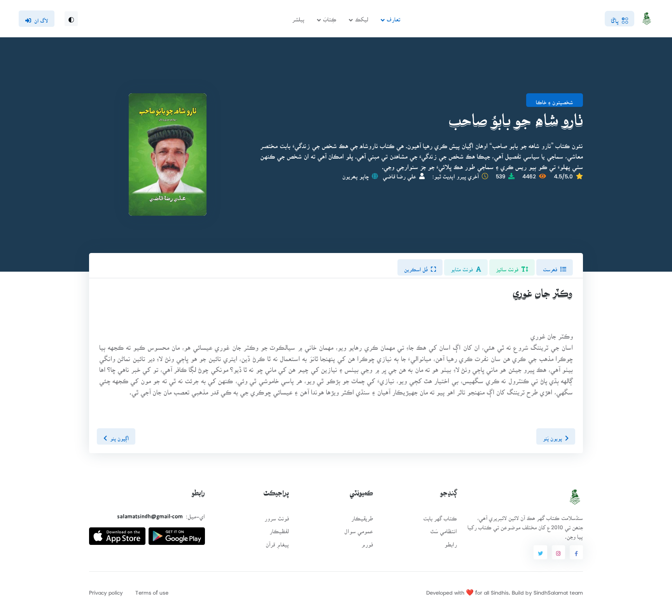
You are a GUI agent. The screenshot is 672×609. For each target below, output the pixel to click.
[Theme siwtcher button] (71, 18)
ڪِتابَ (329, 17)
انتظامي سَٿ (443, 528)
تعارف (393, 17)
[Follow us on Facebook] (576, 552)
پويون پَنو (552, 436)
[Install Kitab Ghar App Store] (117, 533)
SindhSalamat (551, 590)
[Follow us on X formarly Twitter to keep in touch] (540, 552)
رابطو (450, 542)
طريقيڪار (362, 516)
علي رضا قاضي (399, 174)
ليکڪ (361, 17)
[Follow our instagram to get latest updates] (558, 552)
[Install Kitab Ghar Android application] (177, 533)
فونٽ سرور (276, 516)
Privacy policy (106, 590)
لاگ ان (41, 18)
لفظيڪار (279, 528)
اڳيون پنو (119, 436)
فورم (367, 542)
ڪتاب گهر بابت (440, 516)
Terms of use (151, 590)
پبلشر (298, 17)
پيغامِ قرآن (277, 542)
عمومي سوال (358, 528)
